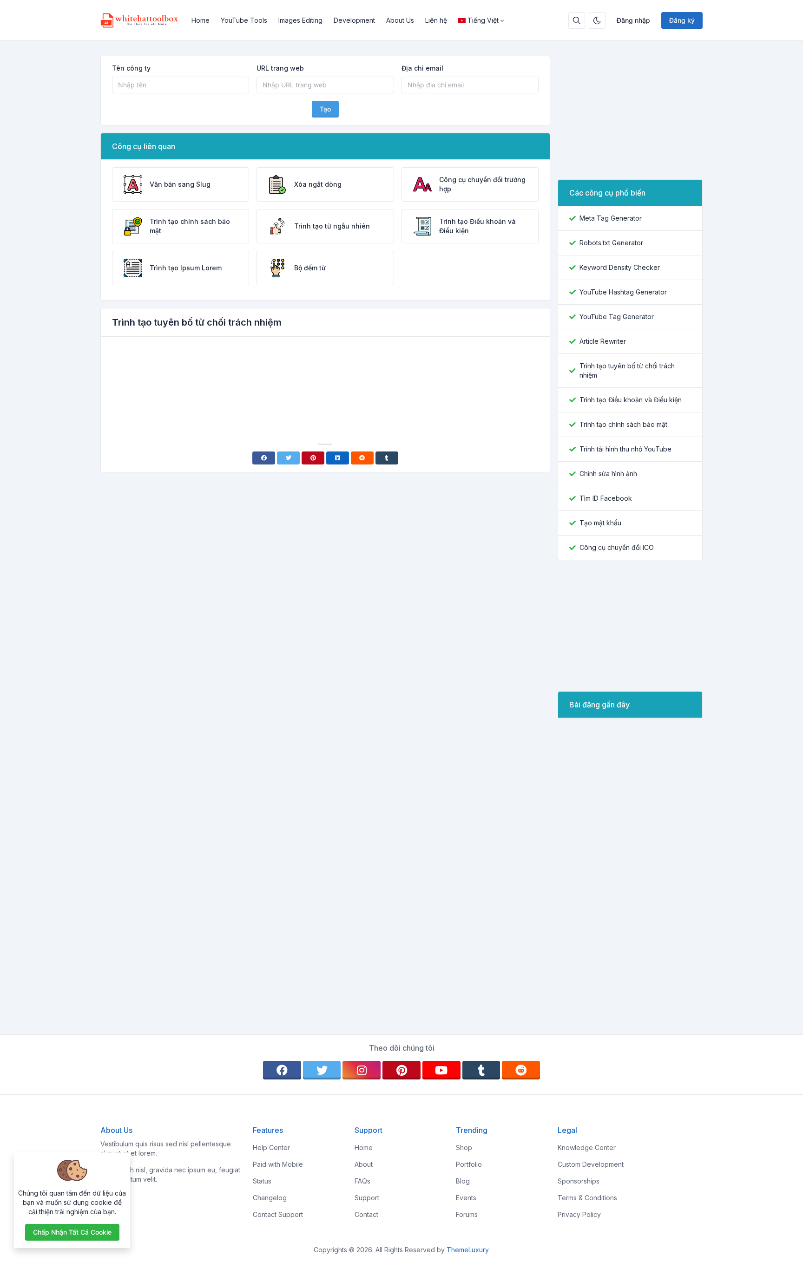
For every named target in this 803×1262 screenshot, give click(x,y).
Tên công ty (131, 68)
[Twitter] (288, 457)
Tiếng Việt (483, 20)
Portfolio (469, 1164)
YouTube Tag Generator (616, 316)
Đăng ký (682, 20)
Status (262, 1181)
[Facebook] (263, 457)
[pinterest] (401, 1070)
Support (367, 1198)
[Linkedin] (337, 457)
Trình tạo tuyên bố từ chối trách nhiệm (627, 370)
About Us (400, 20)
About (364, 1164)
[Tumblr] (386, 457)
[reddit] (521, 1070)
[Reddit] (362, 457)
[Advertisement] (325, 370)
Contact (366, 1214)
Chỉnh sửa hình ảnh (608, 473)
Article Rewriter (602, 341)
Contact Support (278, 1214)
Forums (467, 1214)
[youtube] (441, 1070)
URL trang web (280, 68)
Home (200, 20)
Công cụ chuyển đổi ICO (616, 547)
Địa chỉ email (422, 68)
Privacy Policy (579, 1214)
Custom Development (591, 1164)
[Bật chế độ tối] (597, 20)
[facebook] (282, 1070)
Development (354, 20)
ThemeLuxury (467, 1250)
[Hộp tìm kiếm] (576, 20)
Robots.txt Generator (611, 243)
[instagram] (361, 1070)
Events (466, 1198)
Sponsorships (578, 1181)
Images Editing (300, 20)
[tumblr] (481, 1070)
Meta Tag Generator (610, 218)
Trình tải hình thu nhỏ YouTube (625, 449)
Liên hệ (436, 20)
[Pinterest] (313, 457)
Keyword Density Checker (619, 267)
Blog (463, 1181)
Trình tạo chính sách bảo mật (623, 424)
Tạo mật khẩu (600, 523)
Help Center (271, 1147)
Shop (464, 1147)
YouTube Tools (244, 20)
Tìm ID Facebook (605, 498)
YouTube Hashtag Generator (623, 292)
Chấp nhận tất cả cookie (72, 1232)
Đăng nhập (633, 20)
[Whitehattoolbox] (143, 20)
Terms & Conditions (587, 1198)
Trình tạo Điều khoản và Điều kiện (630, 400)
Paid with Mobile (278, 1164)
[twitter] (322, 1070)
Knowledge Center (587, 1147)
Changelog (270, 1198)
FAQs (362, 1181)
